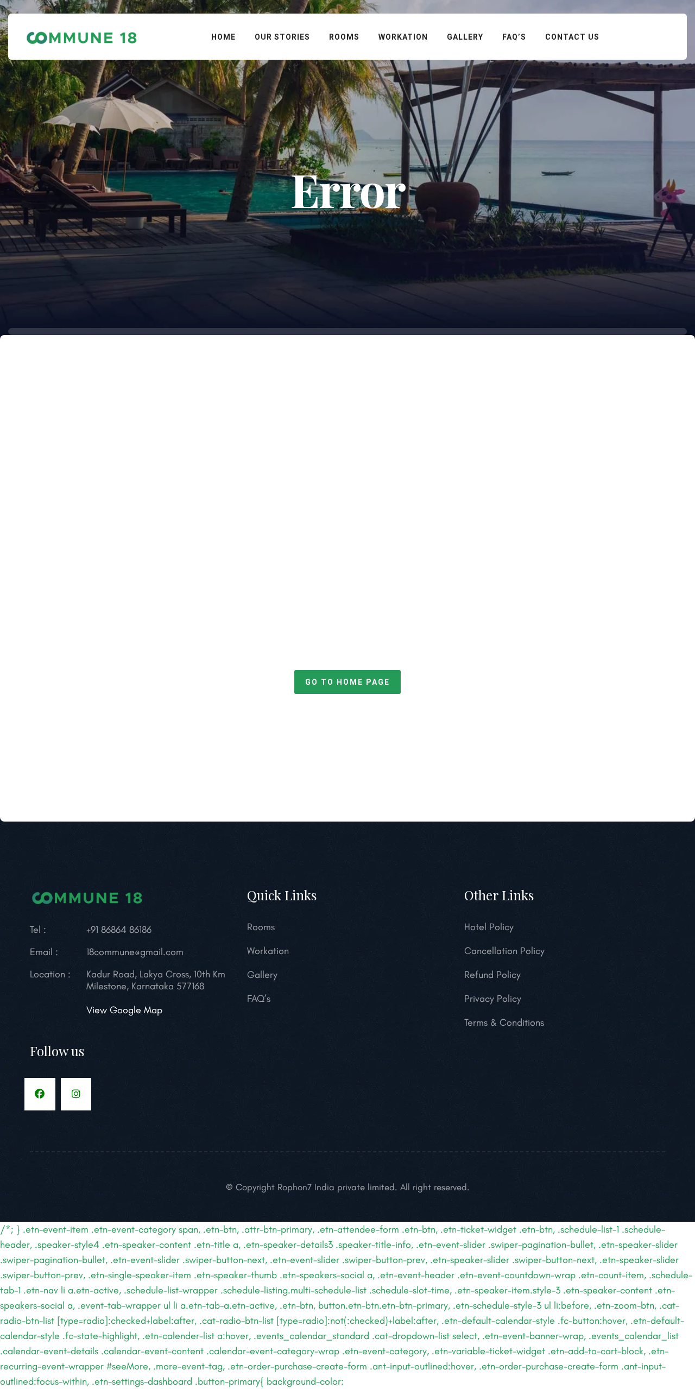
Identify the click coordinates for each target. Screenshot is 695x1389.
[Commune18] (82, 35)
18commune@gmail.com (135, 952)
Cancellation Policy (504, 951)
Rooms (344, 37)
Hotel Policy (489, 927)
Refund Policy (492, 975)
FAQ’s (514, 37)
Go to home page (347, 682)
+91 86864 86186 (118, 930)
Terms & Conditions (504, 1022)
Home (223, 37)
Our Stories (282, 37)
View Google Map (124, 1010)
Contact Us (572, 37)
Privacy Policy (492, 999)
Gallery (465, 37)
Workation (403, 37)
